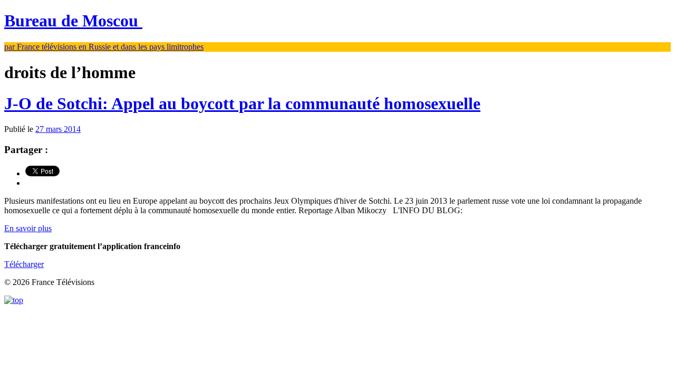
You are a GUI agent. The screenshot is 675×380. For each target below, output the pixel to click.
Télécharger (24, 264)
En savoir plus (28, 228)
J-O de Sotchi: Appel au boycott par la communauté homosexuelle (242, 103)
